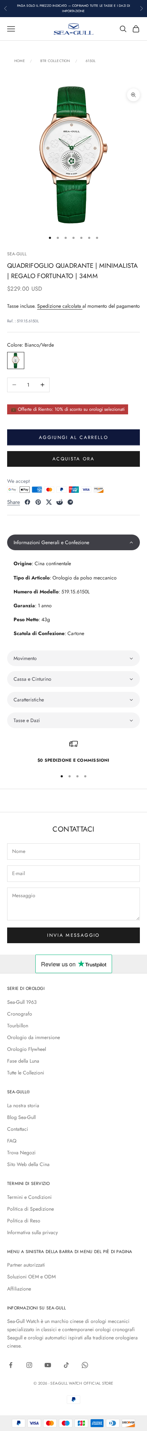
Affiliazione (19, 1288)
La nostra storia (23, 1105)
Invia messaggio (73, 935)
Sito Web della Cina (28, 1164)
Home (19, 61)
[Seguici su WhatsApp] (84, 1365)
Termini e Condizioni (29, 1197)
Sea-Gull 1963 (22, 1002)
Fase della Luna (23, 1060)
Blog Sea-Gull (21, 1117)
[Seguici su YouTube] (47, 1365)
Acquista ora (73, 458)
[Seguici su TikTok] (66, 1365)
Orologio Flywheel (26, 1049)
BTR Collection (55, 61)
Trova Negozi (21, 1152)
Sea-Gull (16, 254)
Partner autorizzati (26, 1264)
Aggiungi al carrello (73, 437)
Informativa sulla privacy (32, 1232)
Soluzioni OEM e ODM (31, 1276)
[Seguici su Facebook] (10, 1365)
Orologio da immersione (33, 1037)
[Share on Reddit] (59, 502)
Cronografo (19, 1013)
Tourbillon (17, 1025)
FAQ (11, 1140)
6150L (91, 61)
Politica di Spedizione (30, 1208)
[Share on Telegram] (70, 502)
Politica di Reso (23, 1220)
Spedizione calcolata (59, 306)
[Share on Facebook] (27, 502)
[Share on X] (49, 502)
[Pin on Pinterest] (38, 502)
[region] (73, 752)
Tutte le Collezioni (25, 1072)
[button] (73, 542)
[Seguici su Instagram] (29, 1365)
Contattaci (17, 1129)
